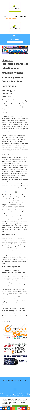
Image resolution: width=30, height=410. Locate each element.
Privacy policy (23, 406)
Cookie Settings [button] (6, 406)
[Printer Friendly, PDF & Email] (6, 321)
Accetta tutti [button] (15, 406)
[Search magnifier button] (22, 42)
